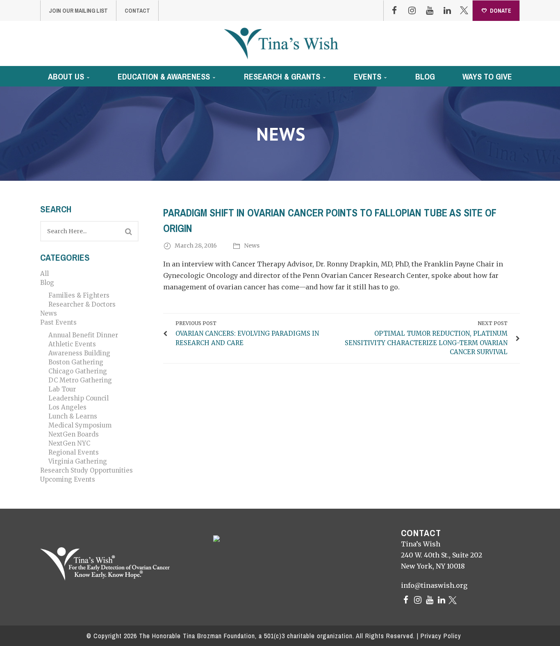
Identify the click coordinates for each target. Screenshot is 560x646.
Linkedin (447, 10)
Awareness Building (79, 353)
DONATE (500, 10)
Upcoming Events (67, 479)
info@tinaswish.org (434, 585)
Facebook (394, 10)
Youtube (430, 10)
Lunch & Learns (72, 416)
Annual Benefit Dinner (83, 335)
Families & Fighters (78, 295)
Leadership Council (78, 398)
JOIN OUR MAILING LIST (78, 10)
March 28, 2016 (196, 245)
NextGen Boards (73, 434)
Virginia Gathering (77, 461)
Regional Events (73, 452)
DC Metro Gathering (80, 380)
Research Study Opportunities (86, 470)
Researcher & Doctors (82, 304)
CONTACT (137, 10)
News (48, 313)
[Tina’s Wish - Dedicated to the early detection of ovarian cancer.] (281, 43)
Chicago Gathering (77, 371)
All (44, 274)
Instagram (412, 10)
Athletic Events (72, 344)
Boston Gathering (75, 362)
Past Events (58, 322)
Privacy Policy (441, 635)
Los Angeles (67, 407)
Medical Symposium (80, 425)
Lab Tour (62, 389)
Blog (47, 283)
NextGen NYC (69, 443)
